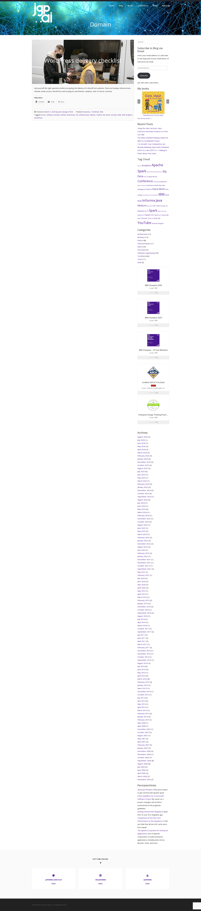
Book (145, 177)
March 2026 (142, 452)
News (139, 247)
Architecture (142, 234)
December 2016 (144, 650)
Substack (144, 218)
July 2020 (141, 578)
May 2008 (141, 723)
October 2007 (143, 732)
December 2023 (144, 518)
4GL (138, 166)
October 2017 (143, 628)
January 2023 (142, 540)
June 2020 (141, 581)
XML (159, 218)
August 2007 (142, 735)
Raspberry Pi (143, 211)
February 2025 (143, 484)
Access (43, 115)
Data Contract (141, 185)
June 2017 (141, 638)
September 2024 (144, 496)
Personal (141, 250)
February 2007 (143, 745)
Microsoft (150, 206)
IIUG (139, 200)
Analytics (146, 165)
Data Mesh (158, 189)
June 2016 (141, 669)
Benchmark (150, 172)
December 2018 (144, 606)
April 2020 (141, 588)
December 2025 (144, 462)
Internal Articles (143, 243)
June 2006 (141, 770)
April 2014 (141, 707)
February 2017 (143, 647)
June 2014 (141, 701)
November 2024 (144, 490)
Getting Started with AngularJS (149, 811)
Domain (57, 115)
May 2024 (141, 509)
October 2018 (143, 610)
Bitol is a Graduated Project (148, 141)
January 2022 (142, 556)
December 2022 (144, 544)
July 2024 (141, 503)
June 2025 (141, 474)
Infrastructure (84, 115)
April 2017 (141, 641)
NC (154, 206)
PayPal (99, 115)
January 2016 (142, 685)
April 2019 (141, 594)
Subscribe (144, 75)
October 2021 (143, 566)
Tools (149, 218)
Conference (145, 181)
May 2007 (141, 738)
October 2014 (143, 694)
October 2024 (143, 493)
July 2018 (141, 619)
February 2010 (143, 720)
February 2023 (143, 537)
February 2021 (143, 575)
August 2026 (142, 437)
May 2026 (141, 446)
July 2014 (141, 698)
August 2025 (142, 468)
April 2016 (141, 676)
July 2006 (141, 767)
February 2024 (143, 515)
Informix (148, 200)
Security (114, 115)
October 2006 (143, 757)
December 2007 (144, 729)
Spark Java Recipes (144, 789)
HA (77, 115)
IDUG (167, 195)
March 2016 (142, 679)
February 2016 (143, 682)
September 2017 (144, 632)
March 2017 (142, 644)
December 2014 (144, 691)
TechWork (95, 112)
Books (130, 5)
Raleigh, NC (164, 206)
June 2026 (141, 443)
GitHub (63, 115)
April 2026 (141, 449)
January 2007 (142, 748)
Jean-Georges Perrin (65, 112)
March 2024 (142, 512)
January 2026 (142, 459)
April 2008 (141, 726)
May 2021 (141, 572)
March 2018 (142, 625)
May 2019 (141, 591)
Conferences (143, 5)
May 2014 (141, 704)
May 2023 (141, 531)
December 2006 (144, 751)
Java (159, 200)
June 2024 (141, 506)
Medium (142, 205)
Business (87, 112)
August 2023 (142, 525)
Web (101, 112)
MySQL (93, 115)
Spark (153, 210)
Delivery (50, 115)
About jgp (166, 5)
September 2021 (144, 569)
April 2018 (141, 622)
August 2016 (142, 663)
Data (157, 182)
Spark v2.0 (141, 215)
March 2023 (142, 534)
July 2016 (141, 666)
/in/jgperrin (100, 880)
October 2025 (143, 465)
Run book (106, 115)
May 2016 (141, 672)
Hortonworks (154, 195)
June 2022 (141, 550)
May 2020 (141, 584)
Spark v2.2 (149, 215)
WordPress (38, 118)
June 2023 (141, 528)
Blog (121, 5)
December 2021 (144, 559)
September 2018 (144, 613)
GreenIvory (71, 115)
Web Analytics (127, 115)
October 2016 (143, 657)
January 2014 (142, 716)
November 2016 (144, 654)
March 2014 (142, 710)
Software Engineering (146, 253)
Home (111, 5)
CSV (154, 182)
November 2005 (144, 779)
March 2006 (142, 776)
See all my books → (144, 118)
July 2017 (141, 635)
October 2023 (143, 522)
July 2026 (141, 440)
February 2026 (143, 456)
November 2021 (144, 562)
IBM (161, 194)
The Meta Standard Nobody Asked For (152, 138)
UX (152, 218)
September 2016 (144, 660)
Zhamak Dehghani (158, 223)
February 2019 (143, 600)
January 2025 (142, 487)
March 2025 (142, 481)
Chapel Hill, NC (152, 177)
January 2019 (142, 603)
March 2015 (142, 688)
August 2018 (142, 616)
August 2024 (142, 500)
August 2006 (142, 764)
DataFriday (157, 185)
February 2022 (143, 553)
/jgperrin (147, 880)
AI (140, 166)
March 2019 (142, 597)
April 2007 (141, 742)
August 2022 (142, 547)
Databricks (163, 182)
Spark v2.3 (158, 215)
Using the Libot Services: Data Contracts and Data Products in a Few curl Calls (152, 131)
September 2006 (144, 760)
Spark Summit (162, 211)
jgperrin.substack (53, 880)
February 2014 (143, 713)
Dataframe (150, 185)
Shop (155, 5)
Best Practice (158, 172)
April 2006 (141, 773)
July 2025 (141, 471)
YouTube (144, 222)
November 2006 (144, 754)
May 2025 (141, 478)
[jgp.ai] (42, 22)
